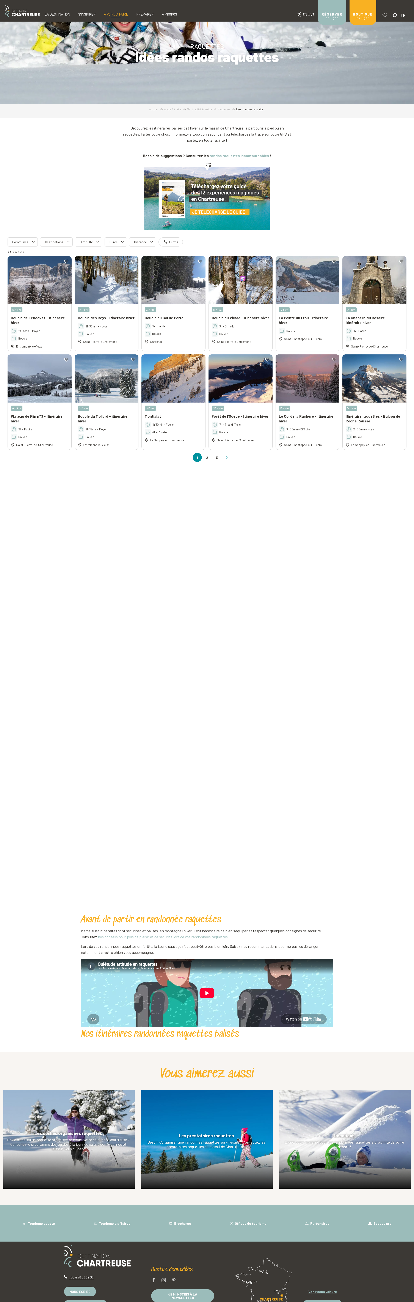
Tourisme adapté (41, 1223)
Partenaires (319, 1223)
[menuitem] (22, 10)
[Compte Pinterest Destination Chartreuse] (173, 1280)
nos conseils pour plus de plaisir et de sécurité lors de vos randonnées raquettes (163, 936)
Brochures (182, 1223)
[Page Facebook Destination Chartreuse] (153, 1280)
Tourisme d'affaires (114, 1223)
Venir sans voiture (322, 1291)
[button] (394, 15)
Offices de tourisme (250, 1223)
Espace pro (382, 1223)
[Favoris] (385, 15)
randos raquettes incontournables (239, 155)
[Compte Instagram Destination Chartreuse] (163, 1280)
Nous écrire (80, 1291)
